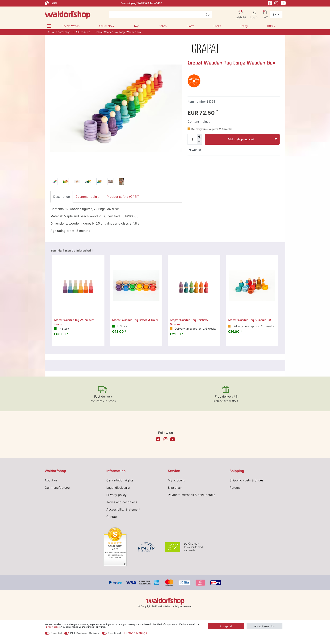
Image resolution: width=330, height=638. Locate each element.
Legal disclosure (118, 487)
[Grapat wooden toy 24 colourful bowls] (78, 285)
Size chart (175, 487)
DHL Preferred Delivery (84, 633)
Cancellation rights (119, 480)
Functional (114, 633)
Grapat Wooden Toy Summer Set (249, 320)
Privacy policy (116, 495)
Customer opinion (88, 197)
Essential (56, 633)
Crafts (190, 26)
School (163, 26)
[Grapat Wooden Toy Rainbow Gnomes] (194, 285)
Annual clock (106, 26)
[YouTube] (283, 2)
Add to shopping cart (241, 139)
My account (176, 480)
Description (61, 197)
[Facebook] (270, 2)
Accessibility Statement (123, 509)
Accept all (226, 626)
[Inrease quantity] (199, 136)
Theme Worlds (70, 26)
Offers (271, 26)
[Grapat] (206, 48)
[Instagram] (276, 2)
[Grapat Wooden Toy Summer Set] (252, 285)
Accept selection (264, 626)
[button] (49, 26)
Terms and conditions (121, 502)
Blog (54, 2)
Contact (112, 517)
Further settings (135, 633)
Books (217, 26)
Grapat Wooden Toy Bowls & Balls (135, 320)
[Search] (208, 14)
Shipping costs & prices (246, 480)
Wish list (196, 149)
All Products (82, 31)
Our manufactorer (57, 487)
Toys (136, 26)
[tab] (61, 197)
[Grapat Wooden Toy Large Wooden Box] (54, 182)
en (275, 14)
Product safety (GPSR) (123, 197)
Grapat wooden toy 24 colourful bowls (75, 322)
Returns (235, 487)
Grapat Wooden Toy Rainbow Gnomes (189, 322)
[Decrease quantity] (199, 142)
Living (244, 26)
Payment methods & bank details (191, 495)
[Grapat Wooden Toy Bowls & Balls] (136, 285)
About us (51, 480)
